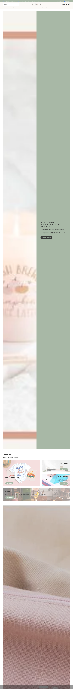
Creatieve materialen (44, 7)
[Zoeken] (17, 4)
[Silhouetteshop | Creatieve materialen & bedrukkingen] (36, 4)
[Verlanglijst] (66, 4)
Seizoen (5, 7)
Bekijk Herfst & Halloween (46, 237)
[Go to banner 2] (56, 466)
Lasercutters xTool (9, 497)
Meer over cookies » (52, 687)
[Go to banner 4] (36, 494)
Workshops (66, 7)
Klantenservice (59, 1)
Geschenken (51, 7)
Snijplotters (64, 469)
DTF (16, 7)
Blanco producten (35, 7)
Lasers (30, 7)
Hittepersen (25, 7)
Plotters (9, 7)
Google (68, 1)
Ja (40, 687)
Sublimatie (20, 7)
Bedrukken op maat (59, 7)
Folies (13, 7)
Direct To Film (9, 483)
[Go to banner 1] (21, 473)
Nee (45, 687)
